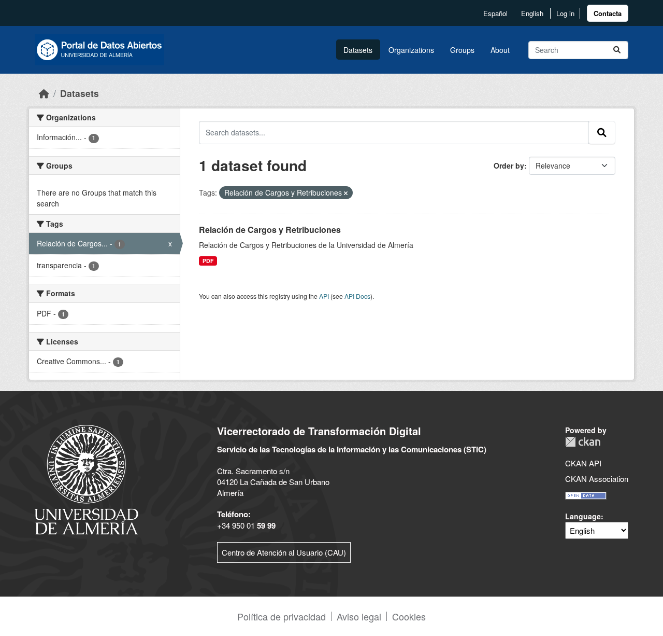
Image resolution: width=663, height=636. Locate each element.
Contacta (608, 13)
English (532, 13)
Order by (509, 165)
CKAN (582, 441)
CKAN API (583, 463)
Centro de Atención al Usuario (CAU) (284, 552)
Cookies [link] (409, 616)
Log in (565, 13)
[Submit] (617, 50)
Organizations (411, 50)
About (500, 50)
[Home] (44, 93)
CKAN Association (596, 478)
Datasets (357, 50)
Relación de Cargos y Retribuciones (270, 230)
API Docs (357, 296)
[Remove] (346, 193)
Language (583, 516)
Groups (462, 50)
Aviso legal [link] (359, 616)
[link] (607, 13)
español (495, 13)
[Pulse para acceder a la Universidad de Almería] (86, 478)
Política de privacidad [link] (281, 616)
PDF (208, 261)
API (324, 296)
